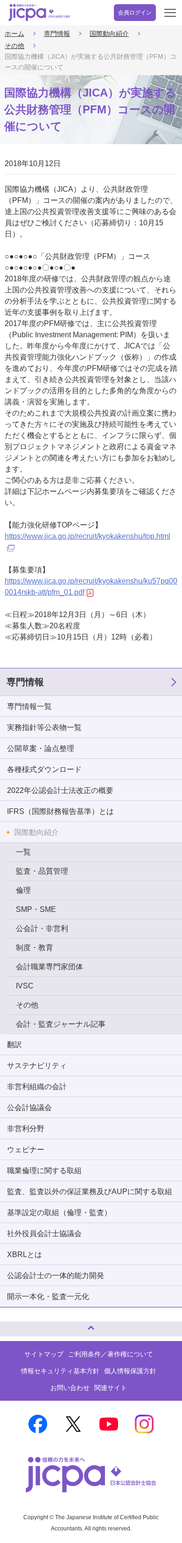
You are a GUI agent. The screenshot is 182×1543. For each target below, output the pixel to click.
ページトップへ (16, 1325)
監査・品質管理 (42, 871)
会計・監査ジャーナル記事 (60, 1024)
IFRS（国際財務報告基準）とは (60, 811)
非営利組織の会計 (37, 1087)
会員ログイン (135, 12)
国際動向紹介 (109, 33)
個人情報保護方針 (130, 1371)
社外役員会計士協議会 (44, 1233)
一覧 (23, 852)
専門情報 (57, 33)
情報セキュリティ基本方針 (60, 1371)
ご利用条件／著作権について (110, 1354)
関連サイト (110, 1387)
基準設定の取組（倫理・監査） (59, 1212)
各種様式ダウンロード (44, 769)
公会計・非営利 (42, 928)
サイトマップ (43, 1354)
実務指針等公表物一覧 (44, 727)
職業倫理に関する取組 (44, 1171)
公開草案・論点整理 (40, 748)
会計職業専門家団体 (49, 967)
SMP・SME (36, 909)
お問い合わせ (70, 1387)
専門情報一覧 (29, 706)
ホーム (14, 33)
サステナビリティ (37, 1066)
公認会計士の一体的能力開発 (55, 1275)
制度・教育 (34, 948)
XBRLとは (24, 1254)
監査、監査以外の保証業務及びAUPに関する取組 (89, 1191)
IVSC (25, 986)
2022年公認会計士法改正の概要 (60, 790)
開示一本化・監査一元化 (48, 1296)
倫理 (23, 890)
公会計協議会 (29, 1108)
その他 (14, 45)
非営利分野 (25, 1129)
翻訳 (14, 1045)
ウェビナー (25, 1150)
